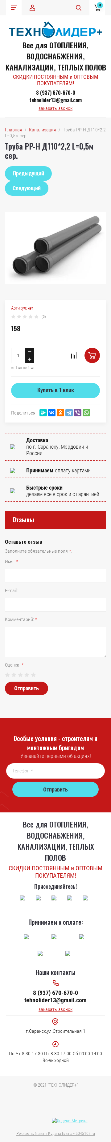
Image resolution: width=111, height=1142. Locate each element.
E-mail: (11, 590)
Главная (13, 130)
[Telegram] (69, 412)
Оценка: (14, 665)
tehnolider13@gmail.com (55, 100)
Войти (32, 7)
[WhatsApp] (86, 412)
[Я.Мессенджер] (43, 412)
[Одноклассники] (60, 412)
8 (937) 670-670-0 (55, 92)
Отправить (26, 688)
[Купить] (92, 355)
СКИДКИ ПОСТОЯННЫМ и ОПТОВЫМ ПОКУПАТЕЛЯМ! (55, 80)
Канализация (42, 130)
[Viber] (77, 412)
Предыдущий (28, 173)
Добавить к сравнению (73, 355)
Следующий (27, 188)
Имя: (11, 561)
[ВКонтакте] (52, 412)
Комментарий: (21, 619)
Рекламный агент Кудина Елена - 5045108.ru (55, 1133)
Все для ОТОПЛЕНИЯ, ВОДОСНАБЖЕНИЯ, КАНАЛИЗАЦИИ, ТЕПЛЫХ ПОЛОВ (55, 56)
